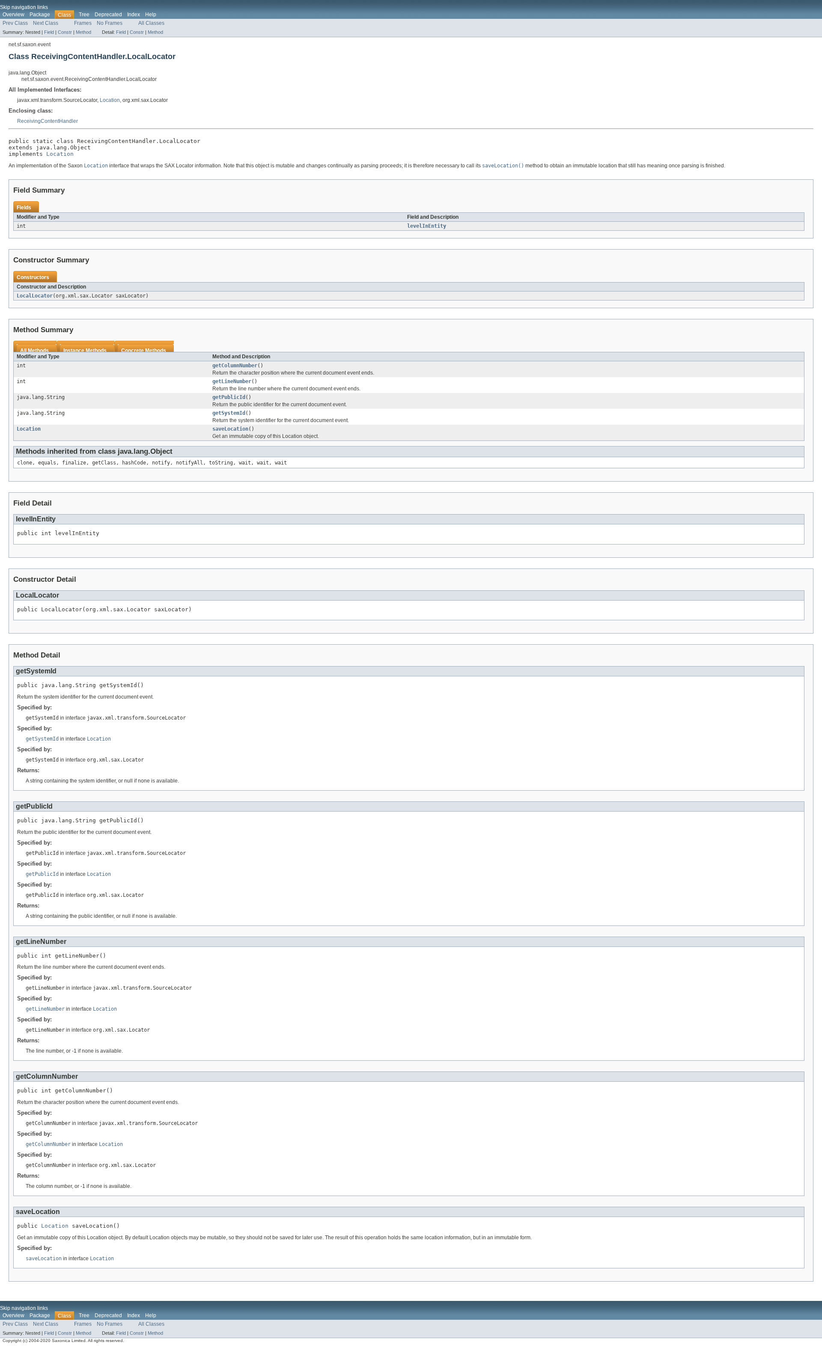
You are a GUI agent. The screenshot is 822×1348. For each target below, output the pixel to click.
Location (110, 100)
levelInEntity (426, 226)
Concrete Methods (143, 351)
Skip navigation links (24, 7)
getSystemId (228, 413)
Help (150, 15)
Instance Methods (85, 351)
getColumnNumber (234, 366)
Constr (65, 32)
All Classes (151, 23)
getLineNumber (231, 381)
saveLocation (230, 429)
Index (133, 15)
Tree (84, 15)
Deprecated (108, 15)
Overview (13, 15)
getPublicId (228, 397)
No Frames (109, 23)
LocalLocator (35, 296)
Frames (83, 23)
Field (49, 32)
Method (83, 32)
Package (40, 15)
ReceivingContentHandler (47, 121)
